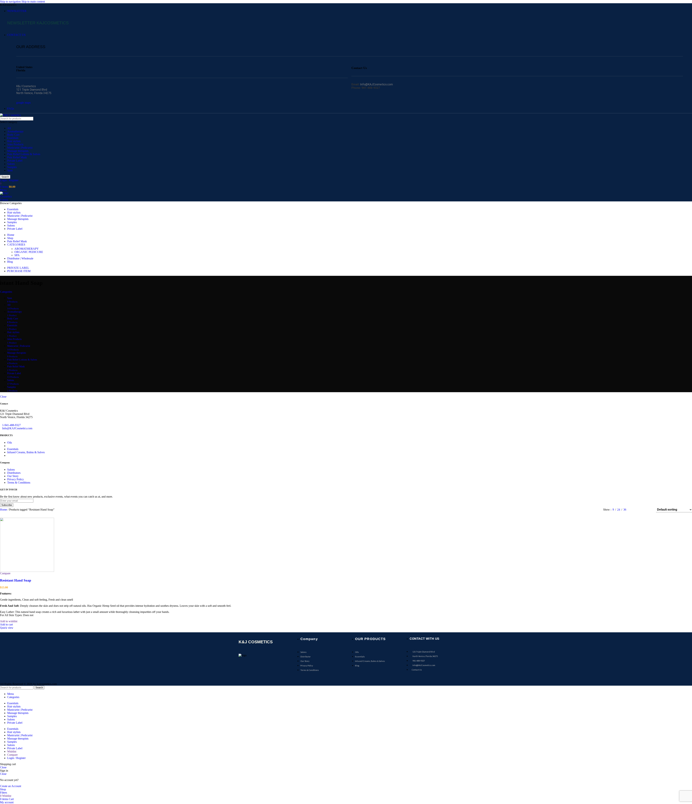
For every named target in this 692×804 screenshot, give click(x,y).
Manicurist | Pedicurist (19, 147)
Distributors (14, 472)
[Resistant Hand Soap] (27, 544)
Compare (12, 754)
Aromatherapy (15, 131)
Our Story (13, 476)
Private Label (14, 160)
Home (4, 509)
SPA (17, 255)
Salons (11, 163)
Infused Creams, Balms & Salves (26, 452)
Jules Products (15, 144)
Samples (12, 167)
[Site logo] (10, 114)
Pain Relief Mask (17, 157)
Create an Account (10, 786)
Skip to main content (33, 1)
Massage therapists (17, 150)
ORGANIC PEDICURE (28, 251)
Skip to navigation (10, 1)
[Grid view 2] (635, 509)
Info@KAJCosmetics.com (17, 428)
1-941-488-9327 (11, 425)
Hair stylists (14, 141)
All (9, 128)
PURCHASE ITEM (18, 271)
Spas (10, 170)
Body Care (13, 134)
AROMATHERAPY (26, 248)
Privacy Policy (15, 479)
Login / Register (16, 758)
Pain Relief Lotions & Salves (23, 154)
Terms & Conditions (18, 482)
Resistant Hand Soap (15, 580)
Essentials (12, 137)
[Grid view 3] (642, 509)
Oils (9, 442)
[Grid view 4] (648, 509)
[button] (6, 624)
